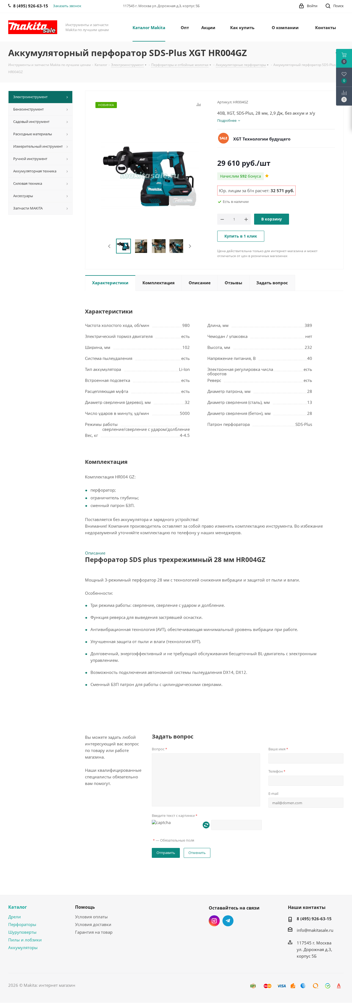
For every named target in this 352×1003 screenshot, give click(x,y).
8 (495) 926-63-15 (314, 918)
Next (190, 246)
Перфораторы (22, 924)
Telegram (227, 920)
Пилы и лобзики (25, 940)
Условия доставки (93, 924)
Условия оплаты (91, 916)
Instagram (214, 920)
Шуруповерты (22, 932)
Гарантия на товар (93, 932)
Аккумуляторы (23, 947)
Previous (110, 246)
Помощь (85, 907)
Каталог (17, 907)
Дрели (14, 916)
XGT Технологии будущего (261, 139)
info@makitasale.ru (315, 930)
